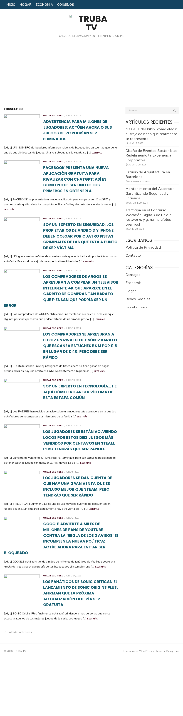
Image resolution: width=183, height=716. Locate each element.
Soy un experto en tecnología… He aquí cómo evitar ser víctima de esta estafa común (80, 391)
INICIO (10, 4)
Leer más (97, 152)
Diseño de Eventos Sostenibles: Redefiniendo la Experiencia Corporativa (151, 155)
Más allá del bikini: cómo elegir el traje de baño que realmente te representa (151, 134)
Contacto (133, 255)
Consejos (65, 4)
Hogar (25, 4)
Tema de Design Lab (167, 651)
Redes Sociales (137, 298)
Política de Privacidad (143, 247)
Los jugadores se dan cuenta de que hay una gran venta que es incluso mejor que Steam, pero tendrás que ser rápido (77, 486)
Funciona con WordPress (137, 651)
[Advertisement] (91, 75)
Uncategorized (53, 115)
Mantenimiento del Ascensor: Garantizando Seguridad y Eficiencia (149, 193)
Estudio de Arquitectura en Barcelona (147, 174)
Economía (44, 4)
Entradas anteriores (20, 632)
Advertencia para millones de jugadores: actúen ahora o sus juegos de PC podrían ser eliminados (77, 130)
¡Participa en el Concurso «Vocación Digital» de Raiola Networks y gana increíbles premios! (148, 217)
